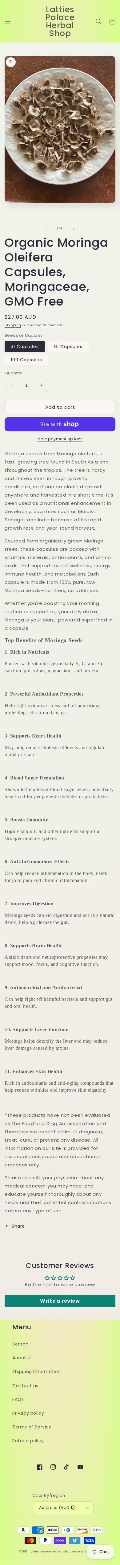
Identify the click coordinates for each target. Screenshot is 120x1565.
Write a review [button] (60, 1300)
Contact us (25, 1386)
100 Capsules (26, 360)
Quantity (13, 373)
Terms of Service (32, 1427)
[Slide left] (46, 228)
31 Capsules (25, 346)
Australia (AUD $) (57, 1508)
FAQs (18, 1399)
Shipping (13, 325)
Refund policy (28, 1441)
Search (20, 1344)
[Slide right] (73, 228)
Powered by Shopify (86, 1551)
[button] (7, 21)
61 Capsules (68, 346)
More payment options (60, 438)
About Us (22, 1358)
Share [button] (18, 1226)
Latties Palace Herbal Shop (50, 1551)
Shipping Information (36, 1371)
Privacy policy (28, 1413)
